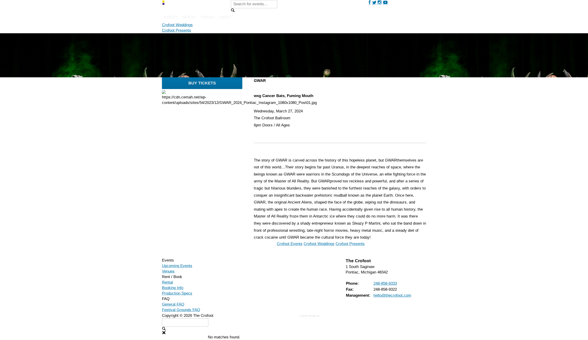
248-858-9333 (385, 283)
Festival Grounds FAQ (181, 310)
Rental (189, 17)
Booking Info (172, 288)
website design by (310, 316)
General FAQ (173, 304)
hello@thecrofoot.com (392, 295)
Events (171, 17)
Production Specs (177, 293)
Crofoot (177, 25)
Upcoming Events (177, 266)
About (225, 17)
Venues (208, 17)
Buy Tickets (202, 83)
